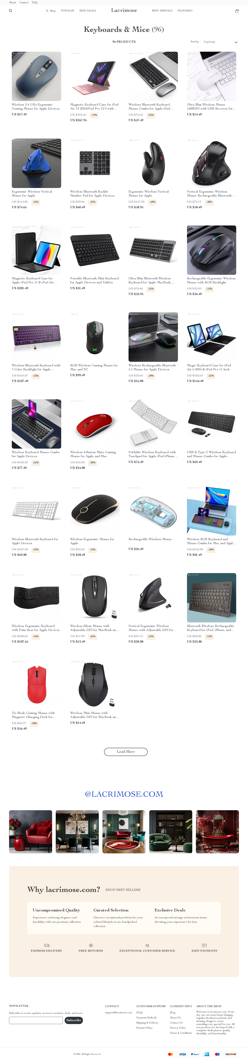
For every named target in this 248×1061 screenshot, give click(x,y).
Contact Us (176, 1023)
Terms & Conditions (181, 1033)
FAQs (139, 1012)
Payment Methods (146, 1018)
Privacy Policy (178, 1028)
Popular (67, 11)
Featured (185, 11)
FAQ (34, 2)
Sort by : (195, 42)
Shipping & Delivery (147, 1023)
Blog (172, 1012)
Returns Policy (144, 1028)
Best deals (88, 11)
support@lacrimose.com (118, 1012)
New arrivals (162, 11)
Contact (24, 2)
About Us (175, 1018)
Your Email (19, 1020)
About (12, 2)
